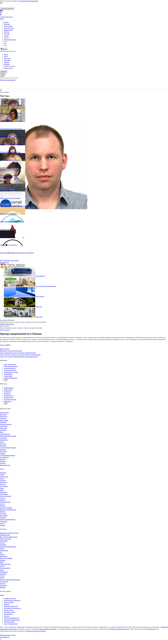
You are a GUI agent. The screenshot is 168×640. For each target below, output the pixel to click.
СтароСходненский (10, 370)
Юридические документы (12, 600)
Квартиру (4, 71)
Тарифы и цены (8, 610)
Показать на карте (5, 80)
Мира (2, 442)
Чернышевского (5, 465)
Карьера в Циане (9, 622)
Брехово (2, 525)
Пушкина (3, 463)
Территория (3, 556)
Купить (6, 54)
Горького (3, 459)
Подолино (3, 513)
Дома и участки (9, 28)
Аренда (6, 22)
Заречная (3, 449)
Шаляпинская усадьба (11, 372)
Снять (6, 56)
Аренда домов (4, 349)
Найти (13, 80)
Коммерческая (8, 30)
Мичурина (3, 446)
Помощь (6, 616)
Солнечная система (10, 399)
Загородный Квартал (10, 378)
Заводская (3, 451)
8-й (1, 552)
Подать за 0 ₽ (8, 68)
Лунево (2, 576)
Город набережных (10, 364)
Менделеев (7, 401)
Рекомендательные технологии (36, 631)
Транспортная (4, 412)
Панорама (7, 393)
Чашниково (3, 521)
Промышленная (5, 568)
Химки (2, 478)
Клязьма (2, 500)
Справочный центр (10, 598)
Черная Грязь (4, 476)
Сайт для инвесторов (10, 624)
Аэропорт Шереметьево (7, 519)
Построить (7, 60)
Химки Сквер (8, 376)
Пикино (2, 554)
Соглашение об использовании (28, 1)
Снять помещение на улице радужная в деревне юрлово (18, 353)
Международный (5, 496)
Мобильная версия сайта (8, 635)
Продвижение (8, 614)
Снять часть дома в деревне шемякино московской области (19, 357)
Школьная (3, 414)
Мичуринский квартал (11, 366)
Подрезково (4, 494)
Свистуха (3, 484)
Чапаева (2, 453)
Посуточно (7, 58)
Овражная (3, 422)
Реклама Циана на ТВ (10, 606)
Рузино (2, 475)
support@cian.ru (151, 629)
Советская (3, 418)
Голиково (3, 480)
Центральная (4, 420)
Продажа (7, 24)
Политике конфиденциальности (119, 629)
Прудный (3, 444)
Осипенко (3, 430)
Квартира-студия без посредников (11, 351)
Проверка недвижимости (12, 620)
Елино (2, 488)
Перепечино (4, 572)
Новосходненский (9, 368)
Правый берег (8, 374)
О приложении (4, 637)
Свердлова (3, 428)
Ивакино (2, 512)
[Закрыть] (1, 3)
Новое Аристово (5, 502)
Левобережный (9, 388)
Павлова (2, 461)
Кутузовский (4, 486)
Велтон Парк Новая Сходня (8, 537)
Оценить (6, 62)
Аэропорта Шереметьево (8, 510)
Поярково (3, 517)
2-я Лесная (3, 438)
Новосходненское (5, 424)
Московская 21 (8, 395)
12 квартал (7, 392)
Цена (2, 76)
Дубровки (3, 473)
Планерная (3, 585)
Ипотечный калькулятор (11, 618)
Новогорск (3, 482)
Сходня (2, 523)
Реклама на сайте (9, 612)
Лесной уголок (8, 397)
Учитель (2, 498)
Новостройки (8, 26)
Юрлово (2, 506)
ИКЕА (2, 490)
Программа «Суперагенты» (12, 608)
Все (6, 380)
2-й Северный (4, 457)
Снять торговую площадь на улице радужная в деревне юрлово (20, 355)
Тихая (1, 432)
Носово (2, 504)
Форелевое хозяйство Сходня (9, 533)
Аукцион (6, 604)
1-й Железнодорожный (7, 455)
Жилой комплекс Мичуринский (10, 580)
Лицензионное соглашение (47, 629)
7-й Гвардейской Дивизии (8, 447)
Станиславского (5, 434)
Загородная (3, 426)
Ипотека (6, 32)
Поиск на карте (9, 602)
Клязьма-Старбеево (6, 508)
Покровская (3, 416)
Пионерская (3, 440)
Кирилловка (4, 515)
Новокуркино (8, 390)
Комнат (3, 74)
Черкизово (3, 492)
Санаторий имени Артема (8, 436)
